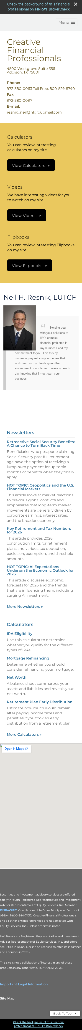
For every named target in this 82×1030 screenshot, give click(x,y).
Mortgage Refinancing (28, 658)
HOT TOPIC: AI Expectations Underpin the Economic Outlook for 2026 (40, 570)
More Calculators (24, 734)
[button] (66, 22)
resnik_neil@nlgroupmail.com (34, 112)
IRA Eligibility (19, 634)
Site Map (7, 998)
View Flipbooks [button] (27, 266)
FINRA (4, 910)
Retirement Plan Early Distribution (39, 702)
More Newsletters (25, 606)
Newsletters (20, 432)
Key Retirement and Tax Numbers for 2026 (39, 530)
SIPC (13, 910)
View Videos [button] (24, 215)
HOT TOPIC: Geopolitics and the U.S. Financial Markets (40, 487)
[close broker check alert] (75, 4)
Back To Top (63, 1013)
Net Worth (16, 677)
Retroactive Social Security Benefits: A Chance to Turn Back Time (41, 444)
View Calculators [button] (28, 165)
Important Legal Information (24, 984)
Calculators (20, 624)
